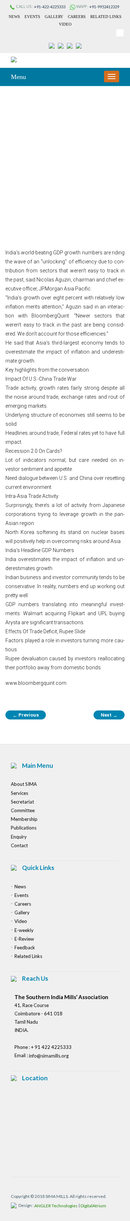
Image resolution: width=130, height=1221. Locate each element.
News (14, 16)
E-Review (24, 939)
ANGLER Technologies (56, 1205)
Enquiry (19, 837)
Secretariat (22, 802)
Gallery (54, 16)
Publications (23, 828)
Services (19, 793)
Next (109, 715)
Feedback (24, 947)
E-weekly (24, 930)
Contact (19, 845)
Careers (77, 16)
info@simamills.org (49, 1056)
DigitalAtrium (93, 1205)
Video (65, 24)
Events (32, 16)
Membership (24, 819)
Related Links (105, 16)
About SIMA (24, 784)
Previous (26, 715)
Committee (23, 810)
